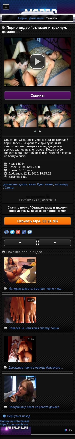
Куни (40, 184)
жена (32, 184)
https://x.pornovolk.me (14, 424)
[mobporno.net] (28, 7)
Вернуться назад (18, 416)
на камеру (61, 184)
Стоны (9, 187)
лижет (49, 184)
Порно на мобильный (14, 421)
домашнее (10, 184)
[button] (37, 61)
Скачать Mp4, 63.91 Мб (37, 221)
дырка (23, 184)
